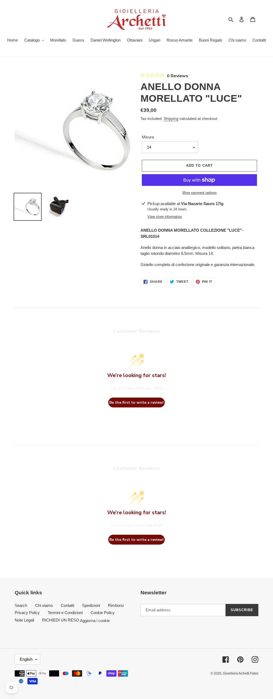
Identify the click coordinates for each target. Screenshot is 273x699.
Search (21, 605)
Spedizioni (91, 605)
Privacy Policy (27, 612)
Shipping (171, 118)
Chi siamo (44, 605)
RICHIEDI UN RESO (60, 620)
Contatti (67, 605)
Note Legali (24, 620)
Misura (148, 137)
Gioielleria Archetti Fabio (240, 673)
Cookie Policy (103, 612)
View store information (164, 217)
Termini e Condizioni (65, 612)
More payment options (199, 193)
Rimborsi (116, 605)
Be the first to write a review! (136, 402)
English (26, 659)
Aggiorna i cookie (95, 620)
